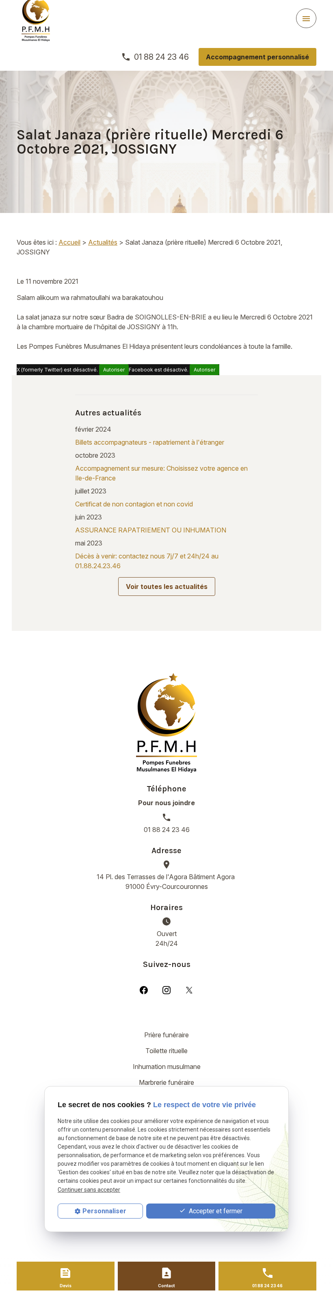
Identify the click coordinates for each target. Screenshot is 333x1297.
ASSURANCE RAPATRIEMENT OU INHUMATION (150, 530)
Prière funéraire (166, 1035)
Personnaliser (104, 1211)
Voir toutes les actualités (167, 586)
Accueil (69, 242)
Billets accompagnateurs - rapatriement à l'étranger (149, 442)
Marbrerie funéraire (166, 1082)
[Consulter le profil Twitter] (189, 990)
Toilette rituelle (166, 1051)
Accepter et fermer (214, 1211)
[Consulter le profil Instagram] (166, 990)
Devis (65, 1285)
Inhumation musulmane (167, 1066)
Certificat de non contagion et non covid (134, 504)
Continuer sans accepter (89, 1189)
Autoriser (114, 370)
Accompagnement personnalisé (257, 57)
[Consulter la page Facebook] (144, 990)
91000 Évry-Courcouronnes (166, 882)
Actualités (102, 242)
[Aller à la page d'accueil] (166, 723)
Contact (166, 1285)
